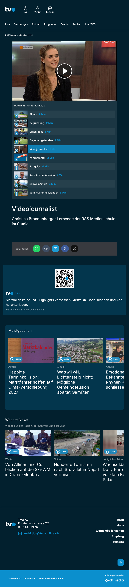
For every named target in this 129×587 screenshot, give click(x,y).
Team (120, 519)
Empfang (118, 536)
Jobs (120, 525)
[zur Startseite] (10, 9)
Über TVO (89, 24)
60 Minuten (10, 35)
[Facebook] (65, 248)
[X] (74, 248)
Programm (50, 24)
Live (7, 24)
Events (64, 24)
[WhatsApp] (36, 248)
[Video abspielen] (64, 71)
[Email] (55, 248)
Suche (76, 24)
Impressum (30, 578)
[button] (46, 248)
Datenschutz (14, 578)
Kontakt (118, 541)
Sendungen (21, 24)
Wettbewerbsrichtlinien (51, 578)
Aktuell (36, 24)
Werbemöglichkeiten (109, 530)
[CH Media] (114, 580)
